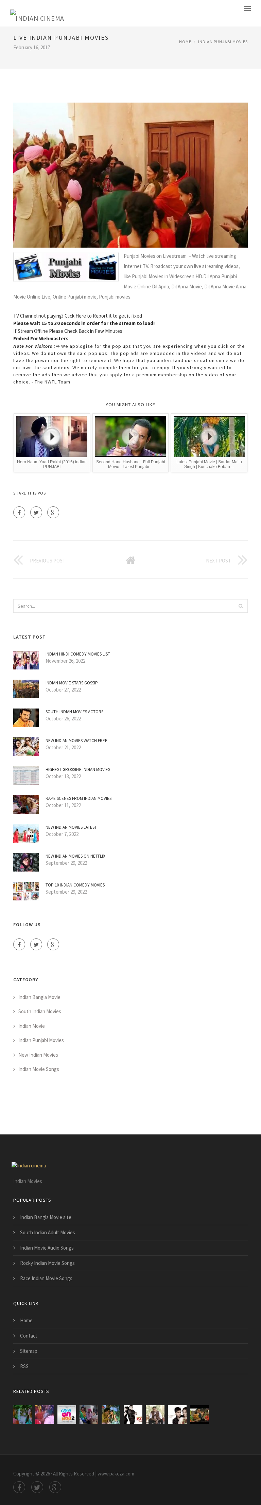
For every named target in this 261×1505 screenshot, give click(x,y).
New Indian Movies (38, 1055)
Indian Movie (31, 1026)
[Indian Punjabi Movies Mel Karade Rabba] (133, 1414)
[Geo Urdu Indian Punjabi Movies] (111, 1414)
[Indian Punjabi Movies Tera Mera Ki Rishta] (177, 1414)
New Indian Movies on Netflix (75, 856)
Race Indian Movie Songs (46, 1278)
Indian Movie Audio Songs (47, 1247)
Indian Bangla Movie (39, 997)
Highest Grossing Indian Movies (78, 769)
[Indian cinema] (37, 13)
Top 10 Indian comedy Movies (75, 885)
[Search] (240, 606)
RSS (24, 1366)
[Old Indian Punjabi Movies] (199, 1414)
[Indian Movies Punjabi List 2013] (22, 1414)
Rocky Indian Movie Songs (47, 1263)
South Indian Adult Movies (47, 1232)
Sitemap (28, 1351)
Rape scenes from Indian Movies (78, 798)
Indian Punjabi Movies (223, 41)
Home (185, 41)
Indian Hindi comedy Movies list (78, 654)
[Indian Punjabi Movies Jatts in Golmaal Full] (89, 1414)
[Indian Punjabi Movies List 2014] (66, 1414)
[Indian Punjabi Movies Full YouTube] (155, 1414)
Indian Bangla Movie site (45, 1217)
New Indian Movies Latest (71, 827)
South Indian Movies (39, 1011)
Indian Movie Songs (38, 1069)
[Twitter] (36, 512)
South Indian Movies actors (74, 712)
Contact (28, 1335)
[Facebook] (19, 512)
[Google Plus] (53, 512)
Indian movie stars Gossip (72, 683)
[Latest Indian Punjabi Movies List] (44, 1414)
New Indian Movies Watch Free (76, 740)
